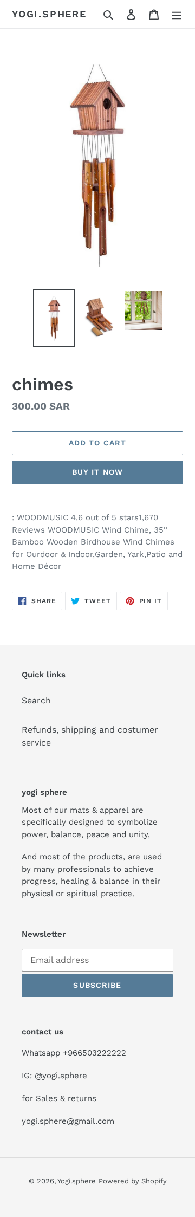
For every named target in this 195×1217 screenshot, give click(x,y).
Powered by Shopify (133, 1181)
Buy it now (97, 472)
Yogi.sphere (49, 14)
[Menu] (176, 14)
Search (36, 700)
